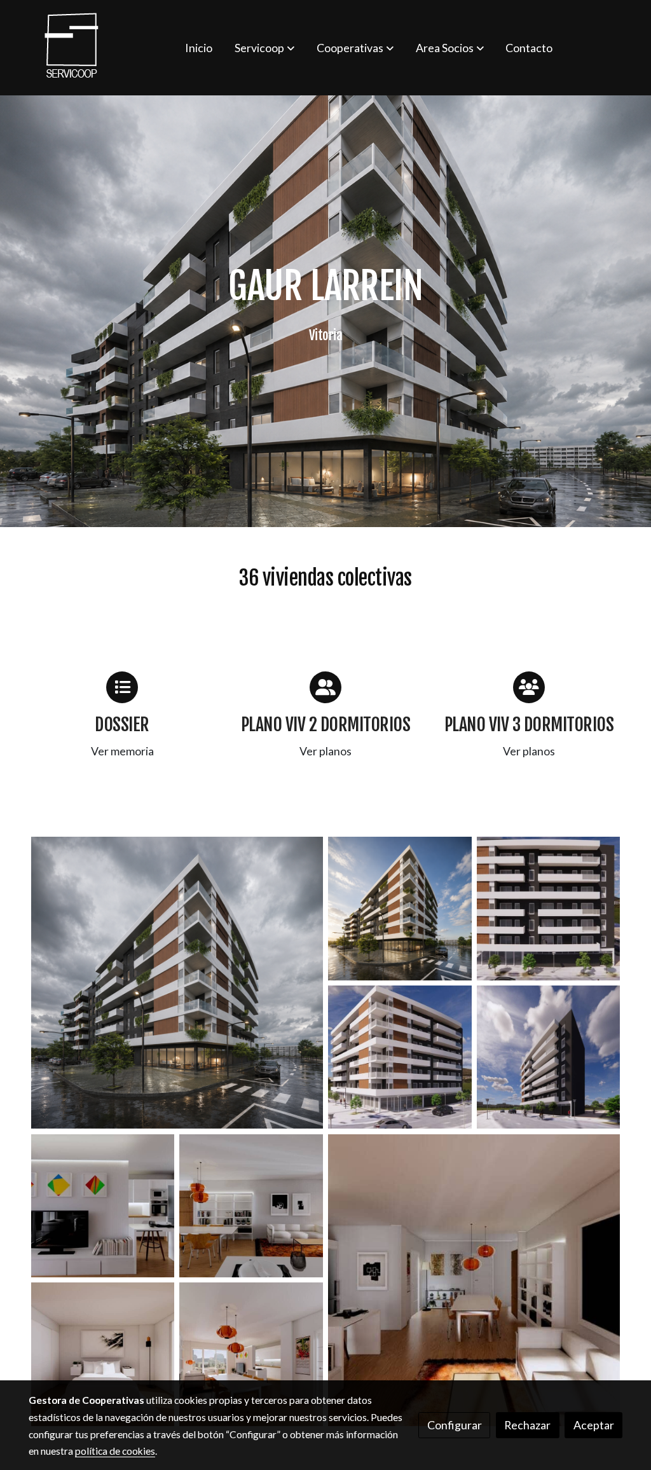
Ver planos (325, 751)
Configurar (454, 1425)
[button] (264, 47)
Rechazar (527, 1425)
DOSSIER (122, 724)
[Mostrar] (177, 983)
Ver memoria (122, 751)
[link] (72, 48)
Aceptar (593, 1425)
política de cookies (115, 1451)
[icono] (122, 687)
